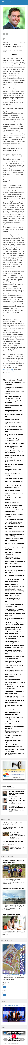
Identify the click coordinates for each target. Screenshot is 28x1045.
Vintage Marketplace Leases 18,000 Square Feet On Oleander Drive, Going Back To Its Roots (17, 835)
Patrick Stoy (19, 48)
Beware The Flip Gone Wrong (12, 490)
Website (4, 29)
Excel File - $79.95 (6, 990)
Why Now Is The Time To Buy (12, 502)
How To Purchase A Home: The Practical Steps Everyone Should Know (13, 599)
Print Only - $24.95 (6, 982)
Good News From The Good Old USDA (14, 531)
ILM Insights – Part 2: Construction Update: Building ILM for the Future (17, 807)
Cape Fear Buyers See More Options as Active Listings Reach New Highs (17, 800)
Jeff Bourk (11, 810)
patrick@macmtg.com (15, 371)
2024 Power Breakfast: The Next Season (11, 1005)
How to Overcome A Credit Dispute (14, 519)
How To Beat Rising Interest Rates (14, 478)
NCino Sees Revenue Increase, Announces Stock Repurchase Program (13, 842)
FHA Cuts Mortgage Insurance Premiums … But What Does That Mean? (13, 652)
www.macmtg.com (8, 369)
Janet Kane (11, 803)
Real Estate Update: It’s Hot (12, 419)
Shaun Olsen (11, 796)
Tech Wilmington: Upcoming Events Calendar (13, 823)
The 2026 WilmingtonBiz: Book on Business (13, 974)
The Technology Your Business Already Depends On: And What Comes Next (16, 793)
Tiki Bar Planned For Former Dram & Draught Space (17, 847)
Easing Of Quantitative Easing (13, 426)
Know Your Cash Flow (10, 710)
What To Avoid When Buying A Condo (14, 443)
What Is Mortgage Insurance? (12, 679)
